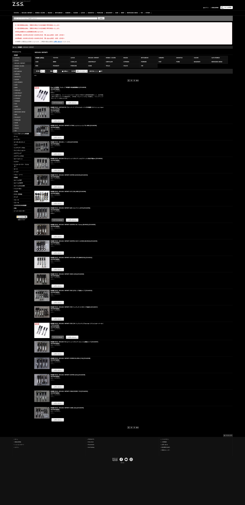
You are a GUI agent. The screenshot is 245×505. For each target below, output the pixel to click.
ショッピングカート (19, 444)
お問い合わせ (58, 41)
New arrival (90, 441)
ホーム (16, 439)
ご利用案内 (164, 441)
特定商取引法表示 (166, 447)
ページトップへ (229, 435)
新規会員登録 (215, 7)
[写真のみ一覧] (97, 71)
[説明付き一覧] (101, 71)
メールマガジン (165, 439)
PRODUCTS (91, 439)
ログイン (207, 7)
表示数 (38, 71)
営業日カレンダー (166, 450)
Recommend (91, 444)
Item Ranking (91, 447)
